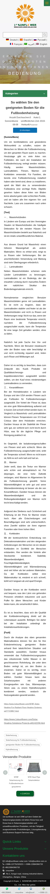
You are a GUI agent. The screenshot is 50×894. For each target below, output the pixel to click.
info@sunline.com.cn (38, 861)
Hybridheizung (12, 749)
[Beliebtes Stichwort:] (44, 34)
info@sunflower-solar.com (16, 861)
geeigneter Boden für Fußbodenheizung (23, 745)
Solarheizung (11, 735)
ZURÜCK (25, 794)
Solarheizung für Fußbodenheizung (21, 740)
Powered (33, 125)
